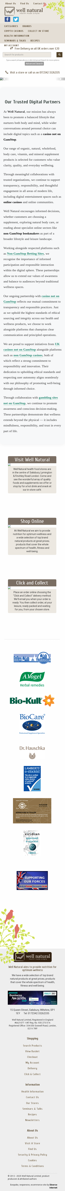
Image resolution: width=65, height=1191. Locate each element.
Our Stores (32, 1103)
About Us (10, 3)
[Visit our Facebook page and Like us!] (7, 19)
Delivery (32, 1068)
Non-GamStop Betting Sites (25, 253)
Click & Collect (32, 1074)
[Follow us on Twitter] (16, 19)
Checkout (32, 1057)
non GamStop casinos (28, 355)
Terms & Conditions (32, 1166)
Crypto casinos (13, 31)
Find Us (24, 3)
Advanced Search (34, 63)
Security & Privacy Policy (32, 1154)
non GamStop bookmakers (21, 233)
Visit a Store (32, 1143)
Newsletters (32, 1120)
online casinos (12, 202)
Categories (11, 26)
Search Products (32, 1045)
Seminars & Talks (15, 40)
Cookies (32, 1160)
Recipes (35, 40)
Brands (27, 26)
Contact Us (39, 3)
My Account (11, 45)
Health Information (16, 35)
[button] (5, 79)
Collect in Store (38, 31)
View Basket (32, 1051)
